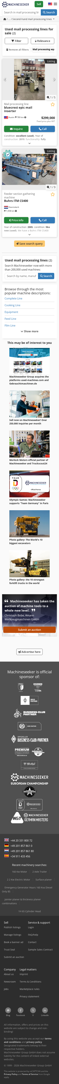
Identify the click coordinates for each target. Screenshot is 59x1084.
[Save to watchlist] (52, 104)
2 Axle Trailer (39, 871)
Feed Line (10, 319)
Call (44, 129)
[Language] (50, 4)
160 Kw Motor (19, 871)
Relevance (43, 41)
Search (50, 12)
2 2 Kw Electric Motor (18, 879)
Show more (31, 331)
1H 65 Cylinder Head (29, 911)
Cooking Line (12, 305)
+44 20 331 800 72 (21, 840)
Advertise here (30, 652)
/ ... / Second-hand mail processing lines (29, 19)
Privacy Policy (11, 1074)
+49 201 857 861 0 (21, 846)
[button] (55, 4)
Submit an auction (29, 630)
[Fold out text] (29, 143)
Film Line (10, 325)
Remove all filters (18, 49)
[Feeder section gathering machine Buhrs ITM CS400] (29, 169)
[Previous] (5, 79)
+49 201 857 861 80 (22, 851)
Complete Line (13, 298)
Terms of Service (30, 1074)
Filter (17, 41)
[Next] (54, 79)
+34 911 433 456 (20, 856)
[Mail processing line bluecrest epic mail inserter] (29, 79)
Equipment (11, 312)
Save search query (31, 243)
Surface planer (44, 879)
